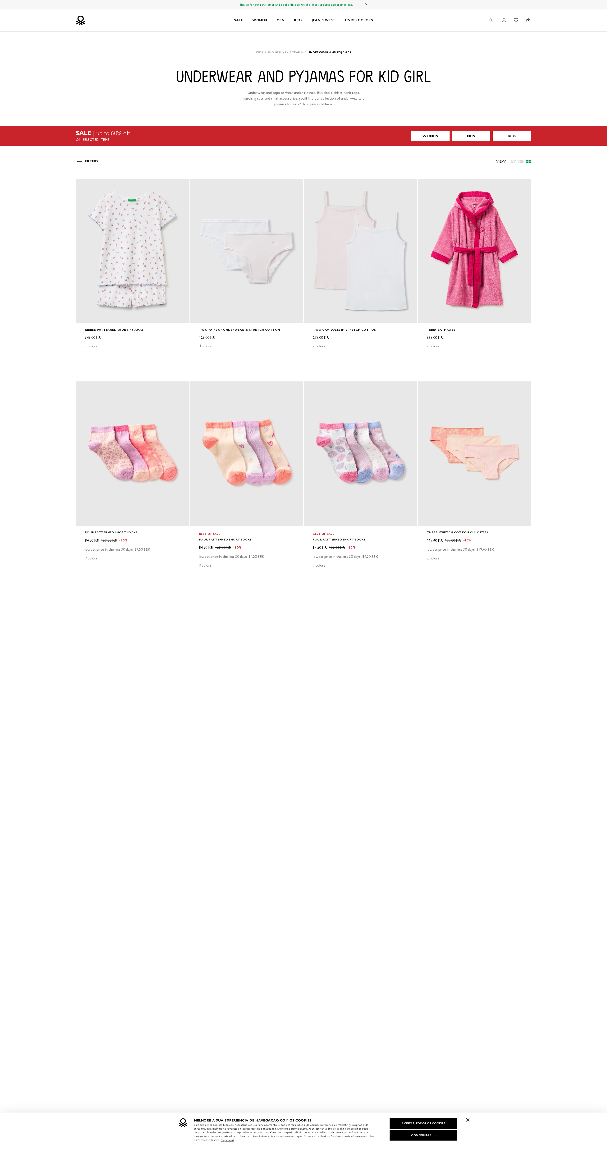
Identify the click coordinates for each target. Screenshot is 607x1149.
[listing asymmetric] (513, 161)
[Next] (366, 5)
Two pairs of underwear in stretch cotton (239, 329)
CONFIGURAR (421, 1135)
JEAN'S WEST (324, 20)
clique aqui (227, 1140)
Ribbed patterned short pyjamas (114, 329)
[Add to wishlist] (83, 185)
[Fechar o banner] (467, 1120)
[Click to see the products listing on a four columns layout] (521, 161)
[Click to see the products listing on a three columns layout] (528, 161)
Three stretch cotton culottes (457, 532)
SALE (238, 20)
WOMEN (259, 20)
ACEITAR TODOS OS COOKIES (423, 1123)
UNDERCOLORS (359, 20)
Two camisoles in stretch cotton (345, 329)
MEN (281, 20)
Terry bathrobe (441, 329)
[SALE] (303, 136)
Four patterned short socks (111, 532)
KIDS (298, 20)
